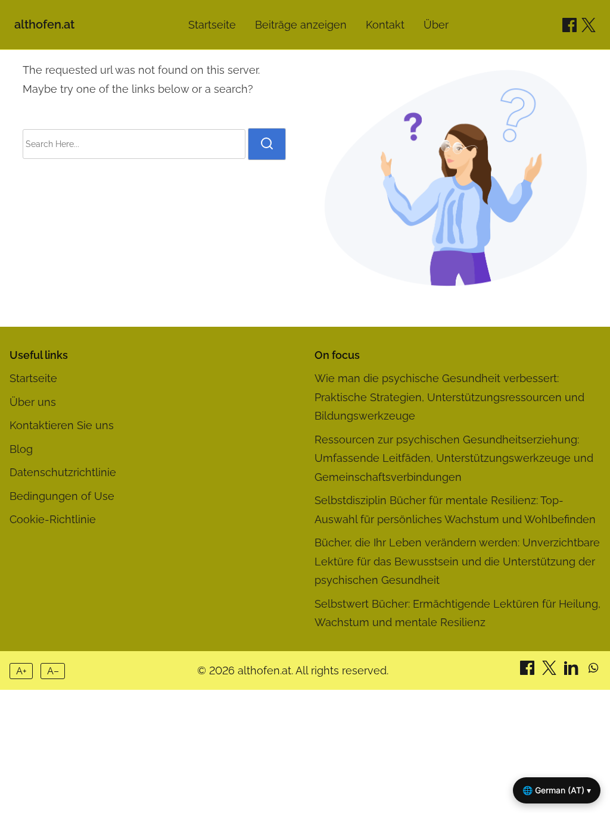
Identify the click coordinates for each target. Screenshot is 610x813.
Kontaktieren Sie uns (62, 425)
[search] (267, 144)
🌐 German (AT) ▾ (556, 790)
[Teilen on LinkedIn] (572, 671)
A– (53, 671)
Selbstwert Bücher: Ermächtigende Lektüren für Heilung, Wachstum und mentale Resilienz (457, 613)
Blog (21, 449)
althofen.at (44, 24)
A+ (21, 671)
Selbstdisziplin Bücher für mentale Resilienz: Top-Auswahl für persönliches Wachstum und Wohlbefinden (455, 510)
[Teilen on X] (550, 671)
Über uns (33, 402)
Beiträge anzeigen (301, 24)
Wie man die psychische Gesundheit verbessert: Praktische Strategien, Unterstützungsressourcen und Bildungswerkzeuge (449, 397)
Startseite (212, 24)
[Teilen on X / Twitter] (588, 25)
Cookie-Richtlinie (53, 519)
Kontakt (385, 24)
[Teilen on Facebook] (569, 25)
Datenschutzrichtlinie (63, 472)
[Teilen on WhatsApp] (593, 671)
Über (436, 24)
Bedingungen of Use (62, 496)
